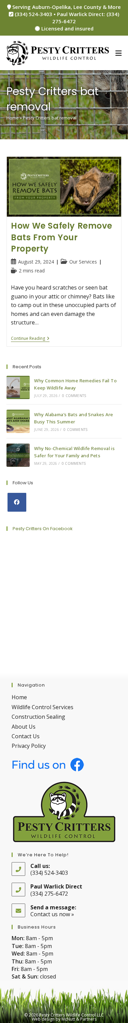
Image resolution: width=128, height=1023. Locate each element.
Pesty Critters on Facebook (43, 528)
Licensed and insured (67, 28)
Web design (43, 1019)
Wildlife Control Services (42, 707)
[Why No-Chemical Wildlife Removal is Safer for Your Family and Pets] (18, 455)
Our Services (83, 261)
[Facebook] (17, 502)
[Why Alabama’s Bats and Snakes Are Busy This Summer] (18, 421)
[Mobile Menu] (118, 53)
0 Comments (74, 395)
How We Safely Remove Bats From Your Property (61, 237)
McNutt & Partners (79, 1019)
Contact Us (26, 736)
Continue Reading (30, 339)
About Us (23, 726)
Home (12, 118)
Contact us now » (52, 914)
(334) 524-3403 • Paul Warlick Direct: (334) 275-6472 (66, 18)
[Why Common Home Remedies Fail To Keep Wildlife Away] (18, 387)
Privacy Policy (29, 746)
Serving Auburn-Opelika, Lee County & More (66, 6)
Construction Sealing (38, 716)
